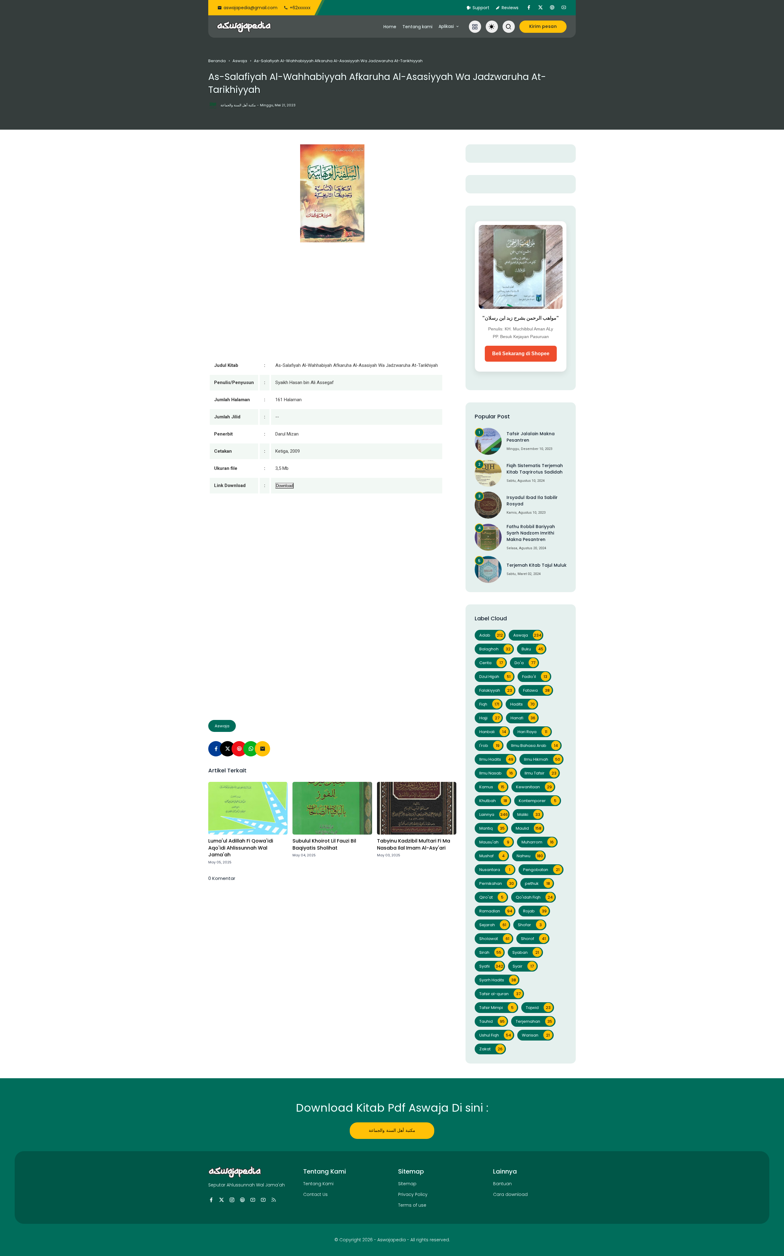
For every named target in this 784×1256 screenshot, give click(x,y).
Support (481, 8)
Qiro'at (491, 897)
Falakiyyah (495, 690)
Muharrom (538, 842)
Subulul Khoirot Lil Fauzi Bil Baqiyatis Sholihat (324, 844)
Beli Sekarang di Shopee (520, 353)
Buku (532, 649)
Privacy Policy (413, 1194)
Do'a (524, 663)
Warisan (536, 1035)
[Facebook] (216, 748)
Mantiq (492, 828)
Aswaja (239, 61)
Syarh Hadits (497, 980)
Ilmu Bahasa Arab (534, 745)
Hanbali (492, 732)
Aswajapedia (391, 1240)
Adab (491, 635)
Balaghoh (495, 649)
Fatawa (536, 690)
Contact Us (315, 1194)
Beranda (217, 61)
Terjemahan (534, 1021)
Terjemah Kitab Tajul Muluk (537, 565)
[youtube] (564, 7)
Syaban (525, 952)
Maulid (528, 828)
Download (284, 485)
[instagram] (232, 1200)
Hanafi (523, 718)
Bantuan (502, 1184)
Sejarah (492, 925)
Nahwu (530, 856)
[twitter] (540, 7)
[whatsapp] (250, 748)
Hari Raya (532, 732)
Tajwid (538, 1008)
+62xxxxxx (300, 8)
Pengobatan (541, 870)
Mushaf (492, 856)
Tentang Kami (318, 1184)
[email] (262, 748)
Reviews (510, 8)
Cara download (510, 1194)
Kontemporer (537, 801)
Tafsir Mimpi (496, 1008)
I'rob (489, 745)
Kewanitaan (534, 787)
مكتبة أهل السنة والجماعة (392, 1130)
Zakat (491, 1049)
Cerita (491, 663)
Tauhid (492, 1021)
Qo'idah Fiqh (534, 897)
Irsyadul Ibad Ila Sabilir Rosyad (532, 500)
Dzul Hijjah (495, 676)
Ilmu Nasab (496, 773)
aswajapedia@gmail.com (250, 8)
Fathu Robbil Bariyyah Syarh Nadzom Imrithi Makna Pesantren (531, 532)
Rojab (535, 911)
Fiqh (489, 704)
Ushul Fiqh (495, 1035)
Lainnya (493, 814)
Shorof (533, 939)
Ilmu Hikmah (542, 759)
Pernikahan (496, 883)
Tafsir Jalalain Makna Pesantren (531, 437)
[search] (509, 27)
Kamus (491, 787)
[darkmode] (492, 27)
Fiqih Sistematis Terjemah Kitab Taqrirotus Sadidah (535, 468)
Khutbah (493, 801)
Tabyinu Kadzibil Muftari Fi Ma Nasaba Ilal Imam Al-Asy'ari (413, 844)
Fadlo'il (534, 676)
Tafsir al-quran (500, 994)
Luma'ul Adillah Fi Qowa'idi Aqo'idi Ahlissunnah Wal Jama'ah (240, 848)
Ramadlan (495, 911)
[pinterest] (552, 7)
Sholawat (494, 939)
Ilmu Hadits (496, 759)
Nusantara (494, 870)
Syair (523, 966)
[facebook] (529, 7)
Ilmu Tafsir (540, 773)
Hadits (522, 704)
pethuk (537, 883)
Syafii (491, 966)
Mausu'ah (494, 842)
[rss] (274, 1200)
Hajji (489, 718)
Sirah (490, 952)
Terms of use (412, 1205)
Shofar (530, 925)
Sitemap (407, 1184)
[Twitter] (227, 748)
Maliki (528, 814)
